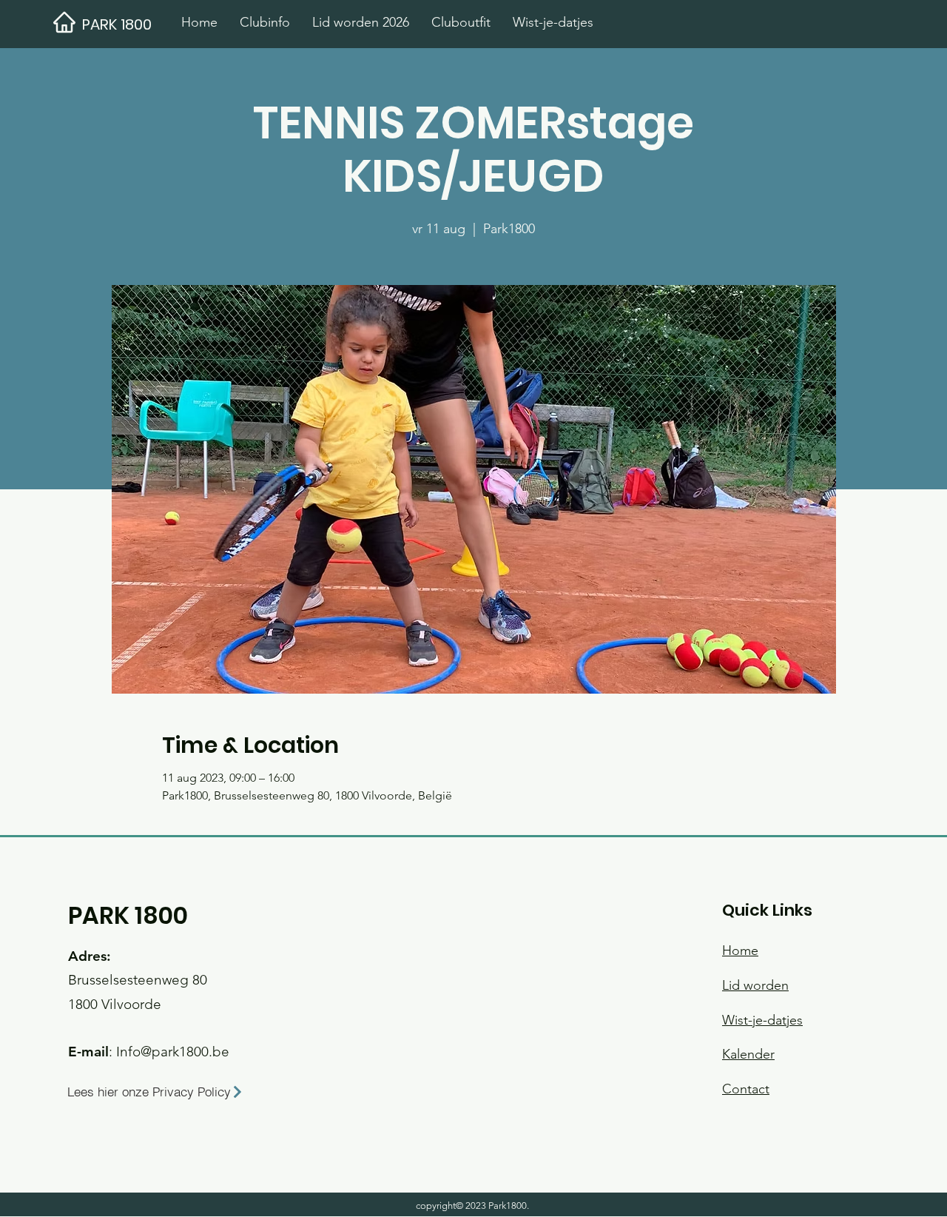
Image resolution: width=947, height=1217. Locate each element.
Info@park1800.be (172, 1051)
